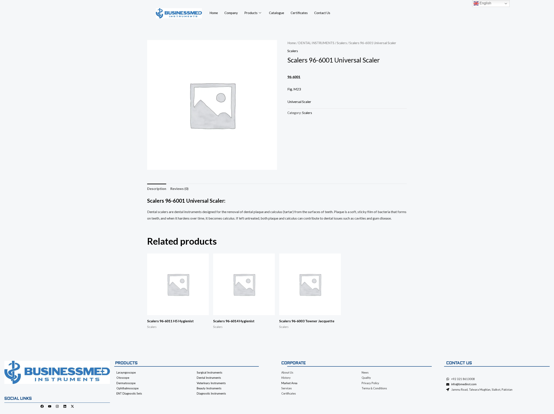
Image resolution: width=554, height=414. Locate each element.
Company (231, 13)
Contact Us (322, 13)
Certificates (299, 13)
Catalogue (276, 13)
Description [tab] (156, 188)
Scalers (342, 43)
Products (251, 13)
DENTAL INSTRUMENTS (316, 43)
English (485, 3)
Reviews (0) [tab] (179, 188)
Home (213, 13)
